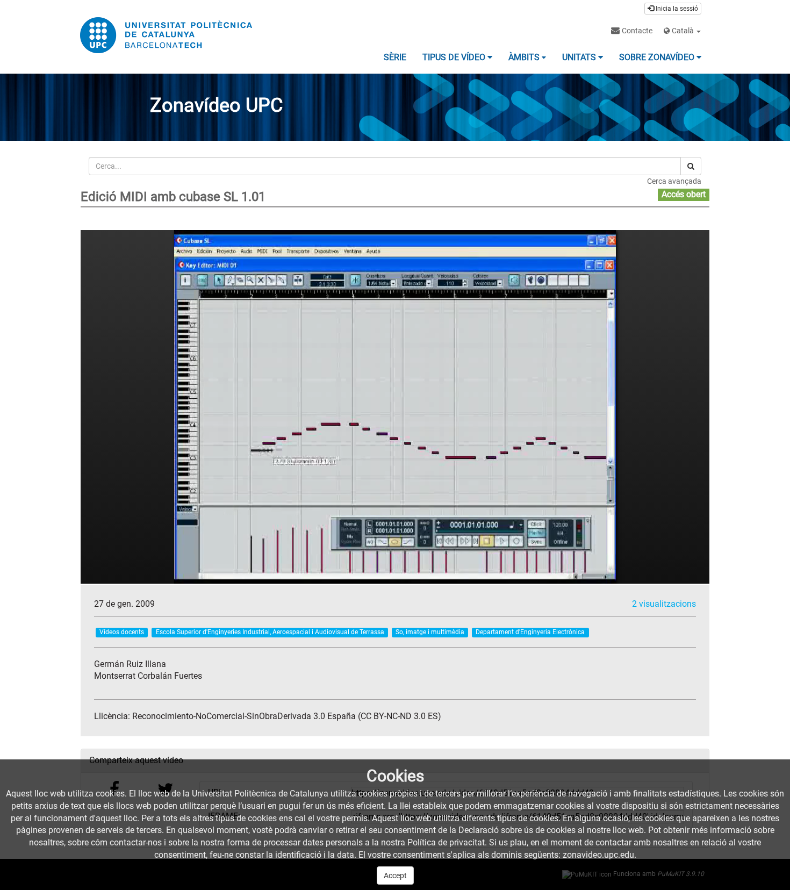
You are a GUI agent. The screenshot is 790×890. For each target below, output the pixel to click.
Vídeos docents (121, 632)
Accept (395, 875)
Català (682, 30)
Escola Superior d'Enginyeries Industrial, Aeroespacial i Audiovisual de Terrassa (270, 632)
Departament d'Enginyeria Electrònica (530, 632)
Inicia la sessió (676, 8)
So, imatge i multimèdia (430, 632)
